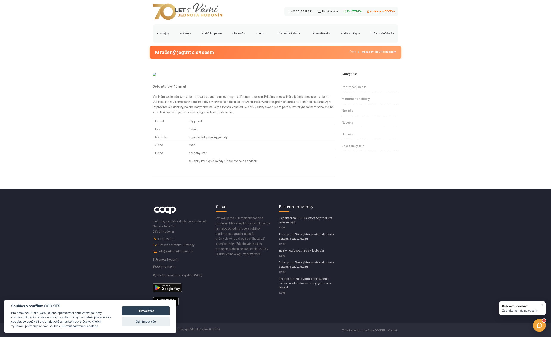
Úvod (353, 51)
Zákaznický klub (287, 33)
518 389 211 (166, 239)
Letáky (184, 33)
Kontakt (392, 330)
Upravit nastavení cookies (80, 326)
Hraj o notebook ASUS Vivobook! (301, 250)
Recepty (347, 122)
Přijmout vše (146, 310)
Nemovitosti (320, 33)
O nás (260, 33)
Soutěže (347, 134)
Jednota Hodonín (166, 259)
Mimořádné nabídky (356, 99)
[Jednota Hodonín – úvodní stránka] (188, 11)
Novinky (347, 110)
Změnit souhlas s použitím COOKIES (363, 330)
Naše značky (349, 33)
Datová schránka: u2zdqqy (177, 245)
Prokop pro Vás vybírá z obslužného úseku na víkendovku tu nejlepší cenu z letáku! (305, 283)
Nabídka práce (212, 33)
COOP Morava (164, 267)
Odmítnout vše (146, 321)
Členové (237, 33)
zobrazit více (252, 254)
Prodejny (163, 33)
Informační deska (382, 33)
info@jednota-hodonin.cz (176, 251)
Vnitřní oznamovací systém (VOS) (179, 275)
